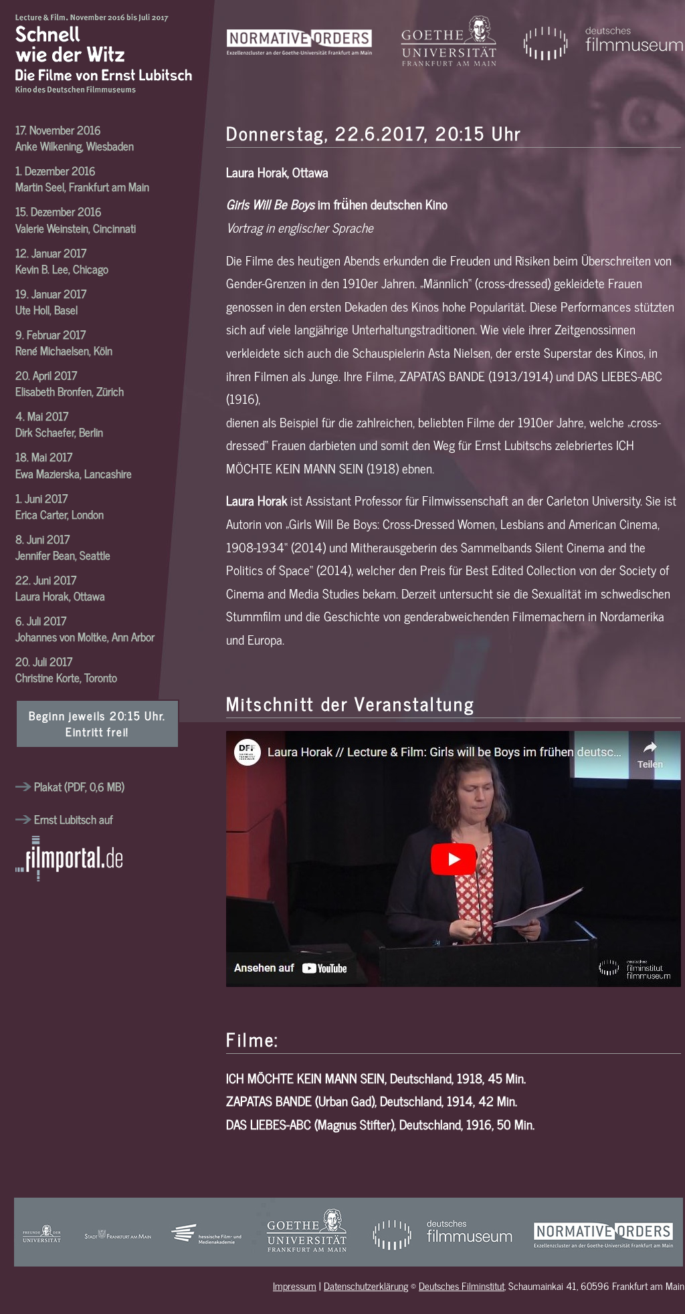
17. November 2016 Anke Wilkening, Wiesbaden (74, 137)
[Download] (23, 819)
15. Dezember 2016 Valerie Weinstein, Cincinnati (75, 219)
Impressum (294, 1285)
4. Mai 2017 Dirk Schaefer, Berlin (59, 423)
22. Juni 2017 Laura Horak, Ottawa (60, 587)
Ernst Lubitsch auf (73, 819)
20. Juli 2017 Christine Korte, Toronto (66, 669)
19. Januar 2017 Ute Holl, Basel (50, 301)
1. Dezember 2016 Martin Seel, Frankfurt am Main (82, 178)
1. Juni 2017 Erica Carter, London (59, 506)
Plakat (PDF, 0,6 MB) (77, 786)
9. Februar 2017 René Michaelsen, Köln (63, 342)
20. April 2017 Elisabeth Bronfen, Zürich (69, 383)
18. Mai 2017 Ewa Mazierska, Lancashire (73, 464)
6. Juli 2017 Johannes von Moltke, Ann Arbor (85, 628)
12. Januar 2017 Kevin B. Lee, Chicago (61, 260)
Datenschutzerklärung (366, 1285)
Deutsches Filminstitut (461, 1285)
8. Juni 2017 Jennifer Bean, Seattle (62, 546)
